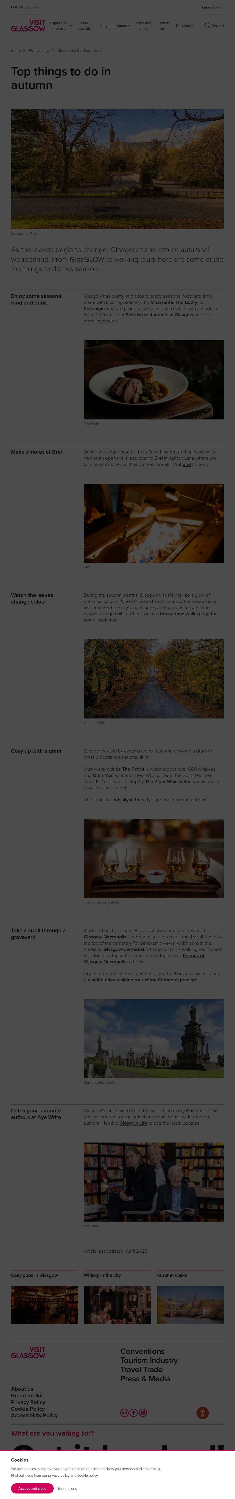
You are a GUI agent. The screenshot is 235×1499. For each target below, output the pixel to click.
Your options (67, 1488)
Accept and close (32, 1488)
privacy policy (59, 1475)
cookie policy (87, 1475)
